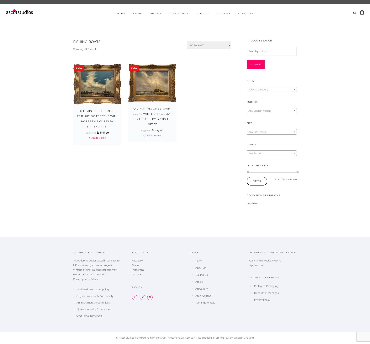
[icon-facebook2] (135, 297)
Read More (253, 203)
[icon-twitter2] (143, 297)
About (138, 13)
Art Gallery (201, 288)
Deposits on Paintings (266, 293)
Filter (257, 181)
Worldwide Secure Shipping (93, 289)
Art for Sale (178, 13)
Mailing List (201, 274)
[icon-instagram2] (151, 297)
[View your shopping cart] (362, 13)
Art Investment (203, 295)
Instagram (138, 269)
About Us (200, 267)
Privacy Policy (262, 299)
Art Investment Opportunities (93, 302)
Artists (155, 13)
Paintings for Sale (205, 302)
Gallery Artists (94, 315)
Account (223, 13)
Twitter (136, 265)
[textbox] (272, 89)
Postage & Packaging (266, 286)
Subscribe (245, 13)
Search (255, 64)
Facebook (137, 260)
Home (121, 13)
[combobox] (272, 89)
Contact (202, 13)
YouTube (137, 274)
